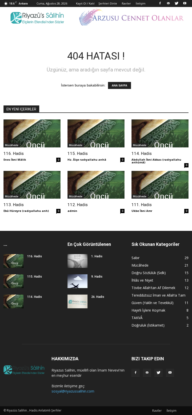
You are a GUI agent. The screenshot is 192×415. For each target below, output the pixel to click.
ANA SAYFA (119, 85)
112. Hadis (78, 204)
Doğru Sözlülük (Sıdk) (149, 272)
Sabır (136, 257)
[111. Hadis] (160, 185)
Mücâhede (11, 145)
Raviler (126, 3)
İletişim (141, 3)
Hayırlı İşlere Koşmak (148, 310)
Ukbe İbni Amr (142, 211)
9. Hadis (96, 276)
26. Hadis (97, 297)
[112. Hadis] (96, 185)
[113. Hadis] (32, 185)
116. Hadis (14, 153)
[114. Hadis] (160, 133)
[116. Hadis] (32, 133)
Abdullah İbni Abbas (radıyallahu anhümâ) (156, 161)
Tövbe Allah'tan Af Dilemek (153, 287)
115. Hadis (78, 153)
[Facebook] (160, 3)
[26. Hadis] (78, 301)
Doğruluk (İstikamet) (148, 325)
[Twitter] (176, 3)
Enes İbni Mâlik (15, 159)
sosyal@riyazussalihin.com (73, 391)
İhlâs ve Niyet (142, 280)
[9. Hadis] (78, 281)
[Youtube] (184, 3)
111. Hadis (142, 204)
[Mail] (168, 3)
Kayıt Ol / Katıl (85, 3)
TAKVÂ (137, 317)
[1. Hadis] (78, 261)
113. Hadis (14, 204)
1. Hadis (96, 256)
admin (72, 211)
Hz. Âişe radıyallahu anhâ (87, 159)
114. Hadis (142, 153)
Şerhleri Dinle (107, 3)
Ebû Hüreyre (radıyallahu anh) (26, 211)
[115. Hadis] (96, 133)
